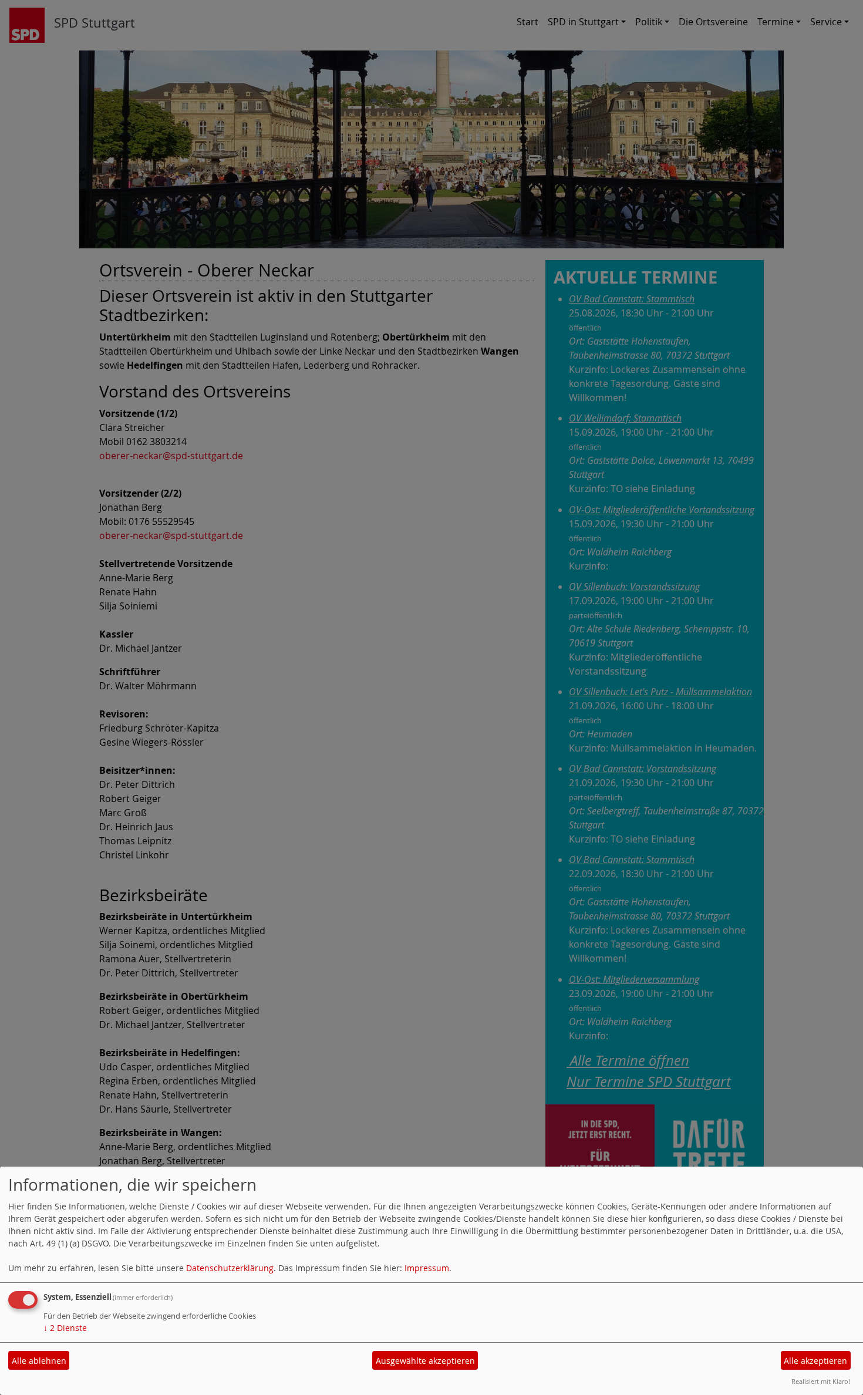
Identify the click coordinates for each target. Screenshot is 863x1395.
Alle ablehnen (39, 1360)
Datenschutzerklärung (230, 1267)
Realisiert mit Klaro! (820, 1381)
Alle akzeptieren (815, 1360)
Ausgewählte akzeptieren (425, 1360)
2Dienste (65, 1327)
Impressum (426, 1267)
